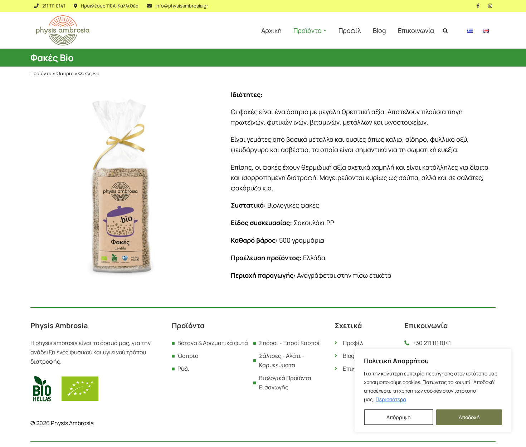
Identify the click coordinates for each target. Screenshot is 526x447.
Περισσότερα (391, 399)
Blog (379, 30)
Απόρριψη (398, 417)
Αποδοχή (469, 417)
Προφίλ (350, 30)
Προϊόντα (41, 73)
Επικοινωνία (416, 30)
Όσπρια (65, 73)
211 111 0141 (53, 6)
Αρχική (271, 30)
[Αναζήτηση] (445, 30)
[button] (325, 30)
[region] (433, 391)
